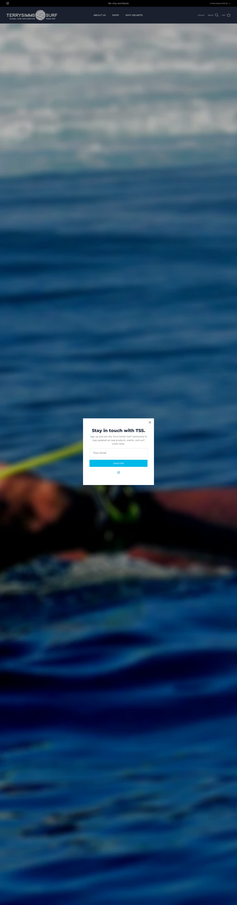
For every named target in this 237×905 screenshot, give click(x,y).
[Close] (149, 422)
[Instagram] (118, 472)
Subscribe (118, 463)
